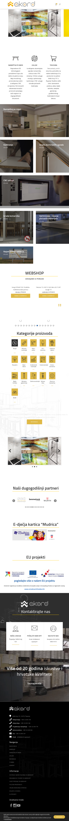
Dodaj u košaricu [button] (48, 296)
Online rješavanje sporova (18, 793)
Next (58, 454)
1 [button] (25, 512)
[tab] (53, 325)
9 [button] (38, 512)
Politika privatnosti (15, 790)
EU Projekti (12, 800)
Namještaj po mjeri (15, 65)
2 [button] (27, 512)
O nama (11, 768)
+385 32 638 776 (33, 732)
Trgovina (53, 65)
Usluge (34, 65)
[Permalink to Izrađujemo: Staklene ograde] (34, 454)
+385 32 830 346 (25, 729)
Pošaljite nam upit (34, 641)
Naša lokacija (15, 641)
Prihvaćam (59, 817)
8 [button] (36, 512)
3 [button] (28, 512)
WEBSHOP (34, 273)
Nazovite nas (53, 641)
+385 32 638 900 (27, 736)
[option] (21, 505)
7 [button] (35, 512)
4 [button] (30, 512)
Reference (12, 765)
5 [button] (32, 512)
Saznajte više (34, 689)
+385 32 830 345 (26, 725)
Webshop (12, 755)
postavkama (8, 819)
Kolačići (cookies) (14, 797)
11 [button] (41, 512)
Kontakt (12, 771)
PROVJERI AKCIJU (34, 31)
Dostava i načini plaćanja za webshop (21, 781)
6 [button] (33, 512)
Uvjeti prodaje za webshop (17, 787)
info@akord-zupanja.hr (23, 743)
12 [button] (43, 512)
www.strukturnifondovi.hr (34, 595)
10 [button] (40, 512)
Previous (10, 454)
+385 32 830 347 (20, 739)
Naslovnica (13, 752)
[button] (13, 506)
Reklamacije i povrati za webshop (20, 784)
